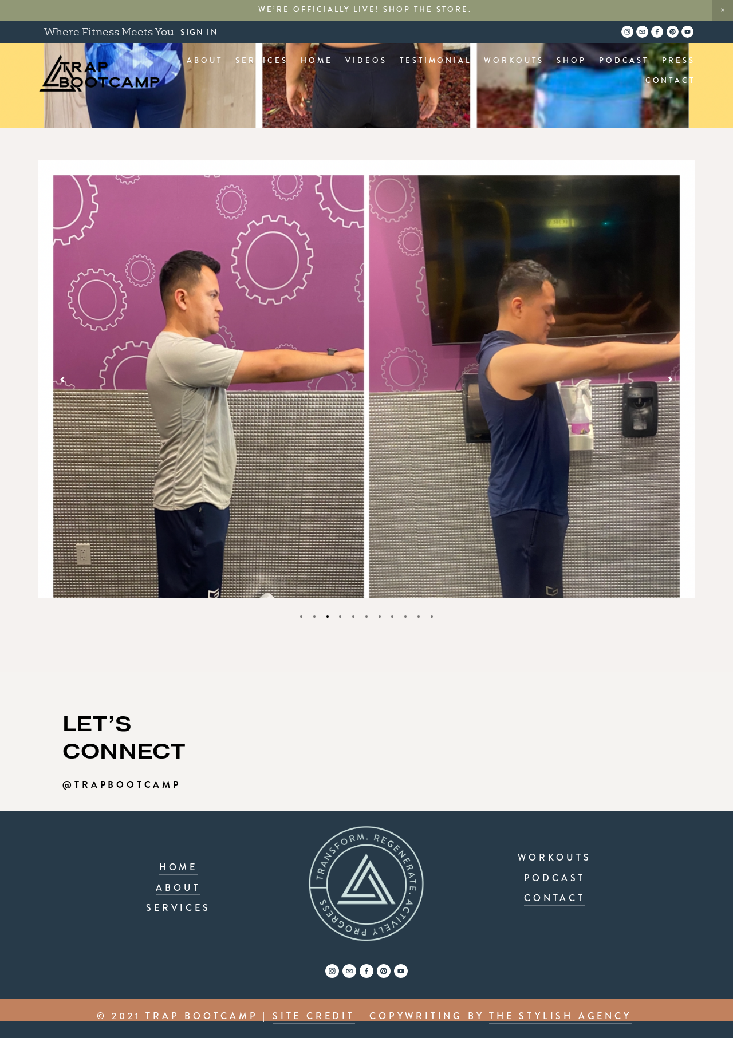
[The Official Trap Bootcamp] (332, 971)
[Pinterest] (384, 971)
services (178, 907)
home (178, 867)
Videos (366, 61)
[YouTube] (401, 971)
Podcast (624, 61)
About (205, 61)
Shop (571, 61)
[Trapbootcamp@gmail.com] (349, 971)
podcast (555, 878)
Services (261, 61)
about (178, 887)
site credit (314, 1016)
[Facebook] (366, 971)
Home (317, 61)
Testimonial (435, 61)
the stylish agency (560, 1016)
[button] (722, 10)
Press (679, 61)
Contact (670, 81)
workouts (554, 857)
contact (554, 898)
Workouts (513, 61)
